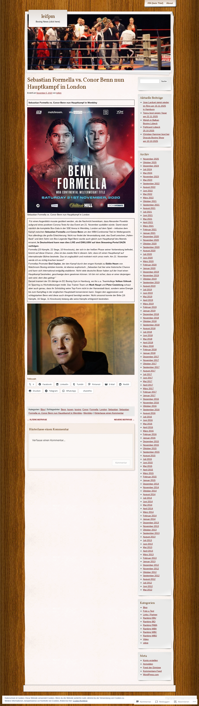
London (103, 409)
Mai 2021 (147, 219)
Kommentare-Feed (152, 671)
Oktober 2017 (150, 363)
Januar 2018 (149, 353)
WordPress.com (151, 674)
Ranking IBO (149, 621)
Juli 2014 (147, 498)
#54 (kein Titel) (155, 3)
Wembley (88, 413)
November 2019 (151, 275)
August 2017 (149, 371)
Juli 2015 (147, 459)
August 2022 (149, 187)
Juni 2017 (148, 378)
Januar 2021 (149, 233)
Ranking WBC (150, 632)
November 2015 (151, 445)
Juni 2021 (148, 215)
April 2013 (148, 551)
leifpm (48, 16)
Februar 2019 (150, 307)
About (169, 3)
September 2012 (151, 575)
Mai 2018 (147, 339)
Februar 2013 (150, 558)
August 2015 (149, 455)
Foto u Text (148, 611)
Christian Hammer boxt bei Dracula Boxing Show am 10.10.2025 (156, 138)
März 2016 (148, 431)
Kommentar (121, 462)
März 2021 (148, 226)
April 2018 (148, 342)
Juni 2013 (148, 544)
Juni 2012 (148, 586)
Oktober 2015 (150, 448)
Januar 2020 (149, 268)
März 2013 (148, 554)
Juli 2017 (147, 374)
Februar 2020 (150, 264)
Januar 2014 (149, 519)
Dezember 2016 (151, 399)
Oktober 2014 (150, 491)
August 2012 (149, 579)
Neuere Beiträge (124, 420)
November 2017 (151, 360)
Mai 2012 (147, 589)
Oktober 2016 (150, 406)
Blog (43, 409)
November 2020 (151, 240)
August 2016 (149, 413)
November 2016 (151, 402)
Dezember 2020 (151, 236)
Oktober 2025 (150, 162)
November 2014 (151, 487)
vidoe (145, 643)
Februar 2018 (150, 349)
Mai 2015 (147, 466)
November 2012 (151, 568)
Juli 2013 (147, 540)
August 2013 (149, 537)
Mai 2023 (147, 180)
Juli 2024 (147, 169)
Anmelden (148, 664)
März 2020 (148, 261)
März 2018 (148, 346)
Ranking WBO (150, 635)
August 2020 (149, 250)
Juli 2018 (147, 332)
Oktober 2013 (150, 530)
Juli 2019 (147, 289)
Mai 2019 (147, 296)
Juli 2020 (147, 254)
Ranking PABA (150, 625)
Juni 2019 (148, 293)
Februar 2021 (150, 229)
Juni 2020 (148, 258)
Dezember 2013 (151, 522)
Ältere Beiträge (37, 420)
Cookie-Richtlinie (80, 701)
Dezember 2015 (151, 441)
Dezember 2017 (151, 356)
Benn (63, 409)
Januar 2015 (149, 480)
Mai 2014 (147, 505)
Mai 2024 (147, 173)
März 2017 (148, 388)
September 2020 (151, 247)
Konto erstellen (150, 660)
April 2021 (148, 222)
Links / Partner (150, 614)
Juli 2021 (147, 212)
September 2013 (151, 533)
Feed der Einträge (152, 667)
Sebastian (113, 409)
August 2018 (149, 328)
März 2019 (148, 303)
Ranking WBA (150, 628)
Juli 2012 (147, 582)
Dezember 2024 (151, 166)
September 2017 (151, 367)
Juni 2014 (148, 501)
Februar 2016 (150, 434)
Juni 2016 (148, 420)
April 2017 (148, 385)
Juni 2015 (148, 462)
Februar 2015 (150, 476)
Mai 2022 (147, 194)
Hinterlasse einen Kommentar (109, 413)
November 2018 (151, 318)
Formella (94, 409)
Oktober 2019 (150, 279)
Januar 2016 (149, 438)
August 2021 (149, 208)
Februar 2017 (150, 392)
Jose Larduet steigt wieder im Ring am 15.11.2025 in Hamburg (156, 106)
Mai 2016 (147, 423)
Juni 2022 (148, 190)
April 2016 (148, 427)
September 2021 (151, 205)
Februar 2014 (150, 515)
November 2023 (151, 176)
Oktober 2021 (150, 201)
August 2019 (149, 286)
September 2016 (151, 409)
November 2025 (151, 159)
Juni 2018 (148, 335)
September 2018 (151, 325)
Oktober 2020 (150, 243)
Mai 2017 (147, 381)
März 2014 (148, 512)
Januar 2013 (149, 561)
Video (146, 639)
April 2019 (148, 300)
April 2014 (148, 508)
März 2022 (148, 197)
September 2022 (151, 183)
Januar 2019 (149, 310)
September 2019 (151, 282)
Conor (85, 409)
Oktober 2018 (150, 321)
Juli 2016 (147, 416)
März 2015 (148, 473)
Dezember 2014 (151, 484)
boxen (70, 409)
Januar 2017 (149, 395)
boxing (78, 409)
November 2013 (151, 526)
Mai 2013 (147, 547)
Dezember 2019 (151, 272)
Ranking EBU (149, 618)
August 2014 (149, 494)
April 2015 (148, 469)
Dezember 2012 (151, 565)
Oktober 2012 (150, 572)
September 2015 (151, 452)
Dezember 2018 (151, 314)
